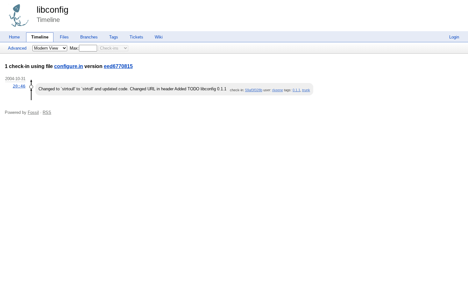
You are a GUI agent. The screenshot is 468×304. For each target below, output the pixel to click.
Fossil (33, 112)
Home (14, 37)
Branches (89, 37)
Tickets (136, 37)
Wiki (159, 37)
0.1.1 (296, 90)
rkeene (277, 90)
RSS (47, 112)
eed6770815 (118, 66)
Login (454, 37)
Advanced (17, 48)
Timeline (39, 37)
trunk (306, 90)
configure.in (68, 66)
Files (64, 37)
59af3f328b (253, 90)
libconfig (52, 10)
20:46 (19, 86)
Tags (113, 37)
